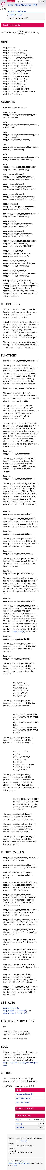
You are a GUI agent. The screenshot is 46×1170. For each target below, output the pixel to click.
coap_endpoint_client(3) (15, 1010)
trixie (18, 1119)
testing (19, 1123)
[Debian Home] (3, 5)
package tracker (23, 1098)
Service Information (17, 11)
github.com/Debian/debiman (18, 1163)
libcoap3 (19, 15)
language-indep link (25, 1094)
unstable (12, 15)
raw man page (22, 1102)
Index (10, 5)
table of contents (25, 1108)
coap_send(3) (19, 631)
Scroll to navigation (12, 25)
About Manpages (23, 5)
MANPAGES (11, 1)
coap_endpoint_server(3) (15, 1013)
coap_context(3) (11, 1008)
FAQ (35, 5)
